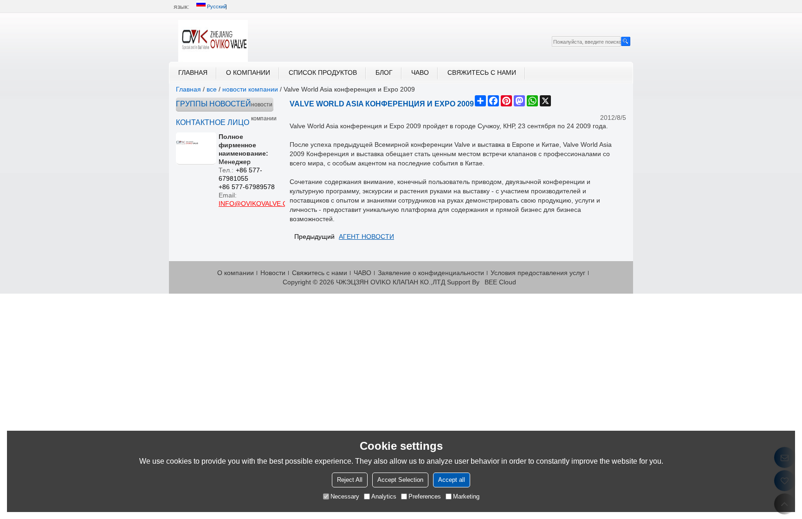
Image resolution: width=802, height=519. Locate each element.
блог (384, 72)
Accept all (451, 479)
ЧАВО (420, 72)
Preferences (424, 496)
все (212, 89)
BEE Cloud (500, 282)
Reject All (349, 479)
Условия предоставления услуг (538, 272)
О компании (248, 72)
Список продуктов (323, 72)
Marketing (466, 496)
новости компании (250, 89)
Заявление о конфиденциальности (431, 272)
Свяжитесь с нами (481, 72)
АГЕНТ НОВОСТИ (366, 236)
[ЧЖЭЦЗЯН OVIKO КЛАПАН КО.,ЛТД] (213, 41)
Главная (192, 72)
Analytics (383, 496)
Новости (272, 272)
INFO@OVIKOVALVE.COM (258, 203)
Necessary (344, 496)
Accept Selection (400, 479)
